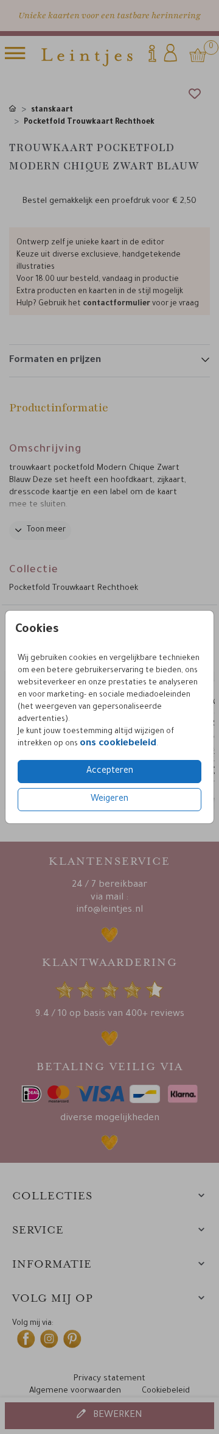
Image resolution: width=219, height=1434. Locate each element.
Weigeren (109, 799)
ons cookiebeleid (118, 744)
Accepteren (109, 771)
